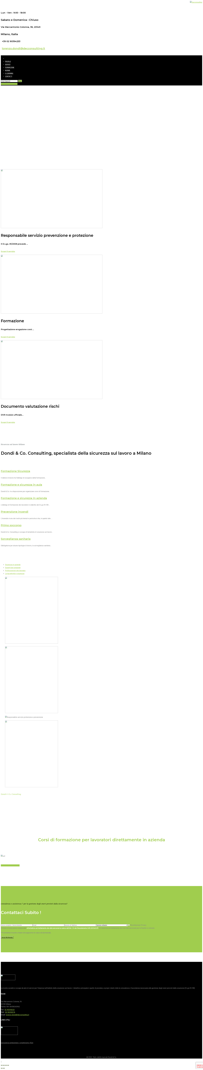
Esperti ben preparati (13, 568)
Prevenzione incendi (14, 511)
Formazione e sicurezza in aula (21, 484)
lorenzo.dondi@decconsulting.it (23, 48)
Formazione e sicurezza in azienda (24, 498)
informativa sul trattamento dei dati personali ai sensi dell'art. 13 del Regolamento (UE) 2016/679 (62, 928)
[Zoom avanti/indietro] (8, 1065)
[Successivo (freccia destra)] (4, 1068)
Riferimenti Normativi (10, 865)
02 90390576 (10, 1012)
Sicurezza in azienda (12, 565)
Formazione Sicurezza (15, 471)
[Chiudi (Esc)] (2, 1065)
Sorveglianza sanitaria (16, 538)
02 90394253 (10, 1010)
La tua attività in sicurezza (14, 574)
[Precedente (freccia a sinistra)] (2, 1068)
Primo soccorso (11, 525)
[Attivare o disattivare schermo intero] (6, 1065)
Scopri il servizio (8, 251)
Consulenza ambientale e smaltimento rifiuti (17, 1043)
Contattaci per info (9, 84)
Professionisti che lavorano (15, 571)
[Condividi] (4, 1065)
